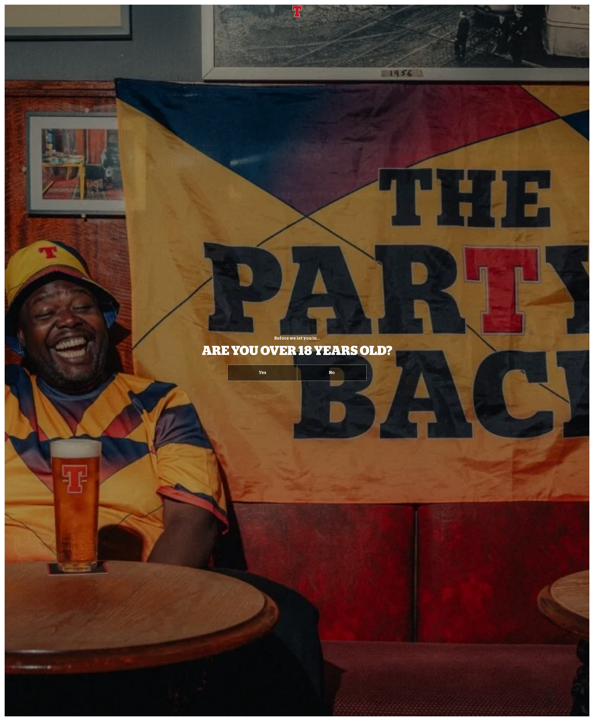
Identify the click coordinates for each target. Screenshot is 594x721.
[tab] (262, 373)
